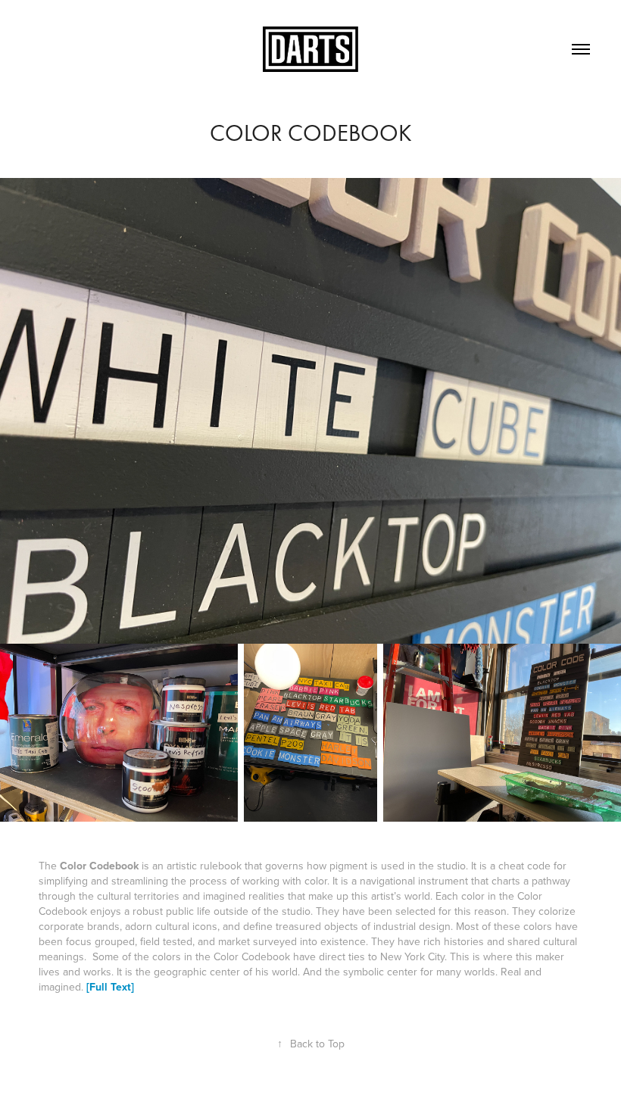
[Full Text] (110, 986)
